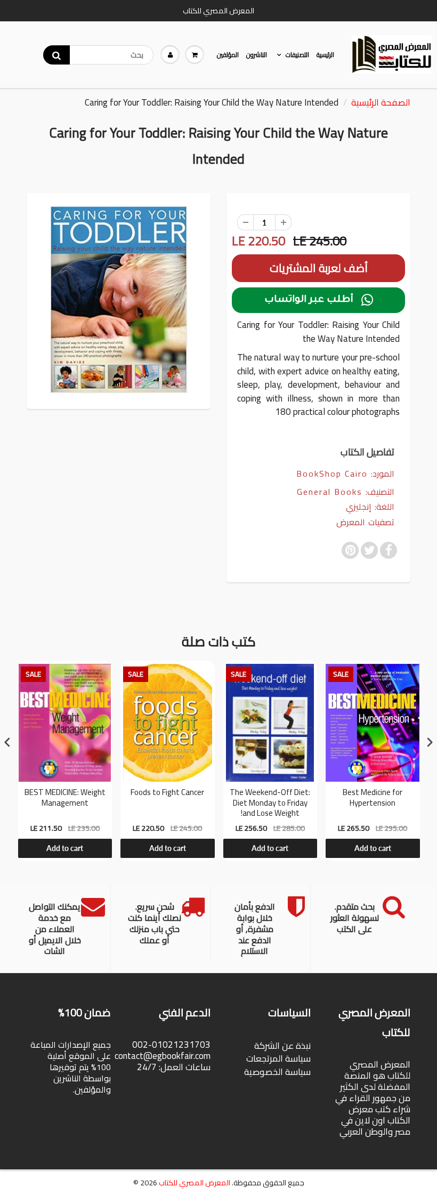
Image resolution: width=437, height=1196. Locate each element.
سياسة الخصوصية (277, 1071)
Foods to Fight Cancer (167, 793)
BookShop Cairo (332, 473)
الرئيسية (325, 55)
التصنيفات (297, 55)
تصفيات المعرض (365, 522)
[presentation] (7, 742)
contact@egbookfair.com (163, 1055)
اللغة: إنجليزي (370, 507)
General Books (329, 492)
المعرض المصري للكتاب (194, 1183)
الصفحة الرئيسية (380, 102)
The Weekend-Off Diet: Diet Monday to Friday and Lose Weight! (270, 802)
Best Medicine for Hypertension (372, 798)
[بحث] (56, 55)
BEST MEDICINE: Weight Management (65, 798)
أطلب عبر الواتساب (318, 300)
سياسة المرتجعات (278, 1058)
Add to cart (64, 848)
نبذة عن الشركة (282, 1045)
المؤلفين (228, 55)
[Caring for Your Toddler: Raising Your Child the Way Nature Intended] (118, 299)
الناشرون (256, 55)
